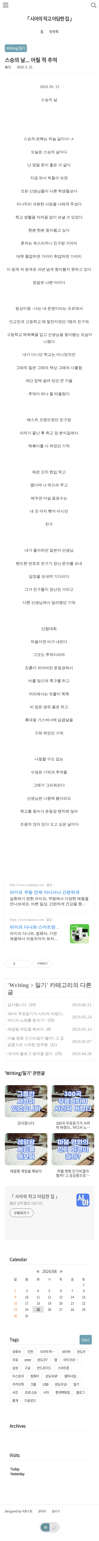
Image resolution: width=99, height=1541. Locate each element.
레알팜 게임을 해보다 (25, 1029)
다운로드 (30, 1400)
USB (45, 1384)
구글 (27, 1367)
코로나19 (31, 1392)
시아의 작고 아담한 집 (49, 1351)
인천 (30, 1351)
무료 (15, 1359)
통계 (15, 1400)
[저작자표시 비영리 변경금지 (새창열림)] (58, 964)
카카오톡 (18, 1384)
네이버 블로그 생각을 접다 (30, 1054)
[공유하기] (20, 963)
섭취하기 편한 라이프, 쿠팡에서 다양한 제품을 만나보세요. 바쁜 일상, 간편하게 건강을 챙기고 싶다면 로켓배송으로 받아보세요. (49, 902)
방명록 (54, 31)
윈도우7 (42, 1359)
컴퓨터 (34, 1376)
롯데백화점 (62, 1392)
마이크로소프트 (72, 1359)
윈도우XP (51, 1376)
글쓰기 (56, 1511)
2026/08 (49, 1271)
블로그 (80, 1392)
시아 (46, 1392)
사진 (15, 1392)
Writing (19, 985)
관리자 (42, 1511)
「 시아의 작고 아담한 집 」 (49, 18)
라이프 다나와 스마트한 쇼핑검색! (33, 927)
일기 (41, 985)
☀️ (45, 1527)
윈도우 (81, 1351)
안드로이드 (44, 1367)
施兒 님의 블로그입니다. (26, 1203)
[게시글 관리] (26, 963)
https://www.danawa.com (27, 920)
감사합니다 (17, 1005)
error (28, 1359)
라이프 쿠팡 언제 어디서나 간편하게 (45, 892)
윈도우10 (61, 1384)
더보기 (85, 1340)
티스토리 (18, 1376)
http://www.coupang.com (27, 885)
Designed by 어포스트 (18, 1511)
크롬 (33, 1384)
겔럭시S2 (70, 1376)
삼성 (15, 1367)
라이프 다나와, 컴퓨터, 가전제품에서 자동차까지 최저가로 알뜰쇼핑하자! (34, 936)
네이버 (66, 1351)
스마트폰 (63, 1367)
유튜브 (16, 1351)
